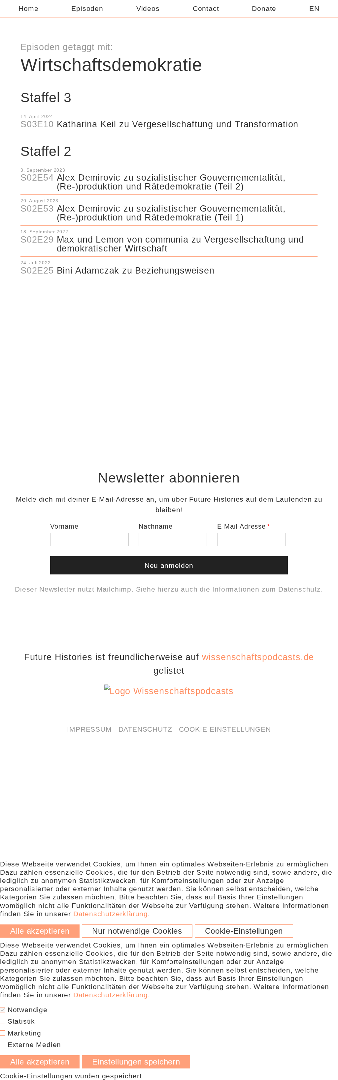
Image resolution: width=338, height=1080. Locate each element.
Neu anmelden (169, 565)
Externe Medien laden (169, 309)
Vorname (64, 526)
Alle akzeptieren (39, 931)
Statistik (20, 1021)
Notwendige (26, 1009)
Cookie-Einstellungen (225, 729)
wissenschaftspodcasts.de (258, 657)
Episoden (87, 8)
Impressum (89, 729)
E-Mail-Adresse (241, 526)
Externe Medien (33, 1044)
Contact (206, 8)
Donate (264, 8)
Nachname (155, 526)
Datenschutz (299, 589)
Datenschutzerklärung (196, 292)
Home (28, 8)
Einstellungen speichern (136, 1062)
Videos (148, 8)
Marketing (23, 1033)
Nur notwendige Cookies (137, 931)
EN (314, 8)
